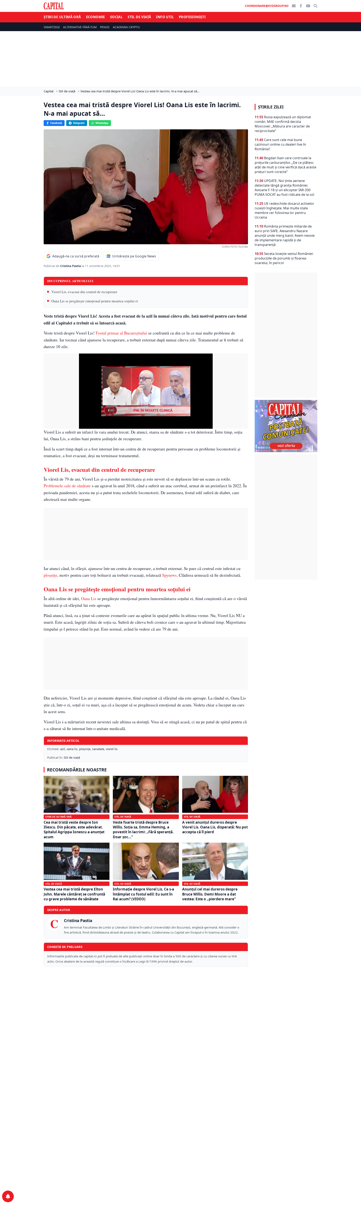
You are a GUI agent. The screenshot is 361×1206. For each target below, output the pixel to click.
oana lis (72, 749)
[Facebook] (301, 6)
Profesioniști (192, 17)
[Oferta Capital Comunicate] (286, 426)
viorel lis (112, 749)
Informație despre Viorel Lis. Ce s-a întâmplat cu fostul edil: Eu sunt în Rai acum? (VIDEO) (143, 894)
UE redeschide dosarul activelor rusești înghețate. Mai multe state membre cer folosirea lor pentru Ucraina (284, 210)
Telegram (79, 123)
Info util (165, 17)
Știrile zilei (270, 107)
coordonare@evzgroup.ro (267, 6)
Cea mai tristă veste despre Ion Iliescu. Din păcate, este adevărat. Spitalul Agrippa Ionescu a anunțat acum (74, 829)
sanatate (98, 749)
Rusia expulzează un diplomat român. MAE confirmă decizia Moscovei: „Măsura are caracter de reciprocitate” (283, 124)
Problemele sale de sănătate (67, 486)
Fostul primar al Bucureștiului (121, 333)
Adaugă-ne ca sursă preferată (75, 256)
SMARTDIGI (52, 27)
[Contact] (294, 6)
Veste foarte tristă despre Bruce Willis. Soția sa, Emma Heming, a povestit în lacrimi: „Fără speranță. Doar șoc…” (143, 829)
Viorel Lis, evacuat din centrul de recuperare (84, 291)
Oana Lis (88, 598)
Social (116, 17)
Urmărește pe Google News (134, 256)
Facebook (56, 123)
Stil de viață (139, 17)
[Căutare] (315, 6)
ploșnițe (50, 575)
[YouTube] (308, 6)
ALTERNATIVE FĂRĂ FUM (80, 27)
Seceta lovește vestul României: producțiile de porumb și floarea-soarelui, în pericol (284, 258)
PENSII (104, 27)
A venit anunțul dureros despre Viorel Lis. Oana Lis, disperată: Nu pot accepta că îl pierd (215, 827)
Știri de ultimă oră (62, 17)
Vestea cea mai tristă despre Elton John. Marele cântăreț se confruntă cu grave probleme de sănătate (74, 894)
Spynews (169, 575)
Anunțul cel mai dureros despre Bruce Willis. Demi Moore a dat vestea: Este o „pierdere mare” (210, 894)
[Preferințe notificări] (8, 1196)
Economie (95, 17)
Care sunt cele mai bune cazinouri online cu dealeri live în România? (280, 144)
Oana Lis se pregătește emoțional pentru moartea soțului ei (94, 301)
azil (62, 749)
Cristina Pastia (71, 266)
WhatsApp (101, 123)
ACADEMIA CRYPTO (126, 27)
